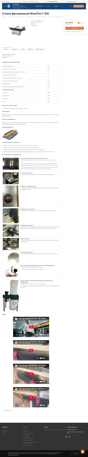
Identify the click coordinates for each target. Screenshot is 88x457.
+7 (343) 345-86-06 (52, 1)
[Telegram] (69, 436)
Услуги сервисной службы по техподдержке (53, 429)
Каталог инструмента (27, 445)
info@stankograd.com (71, 1)
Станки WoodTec (26, 436)
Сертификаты (5, 431)
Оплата (22, 49)
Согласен (75, 453)
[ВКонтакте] (66, 436)
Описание (6, 49)
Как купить (14, 49)
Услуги (46, 427)
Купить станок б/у (27, 440)
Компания (4, 427)
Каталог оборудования (28, 438)
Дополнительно (40, 49)
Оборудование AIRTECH (28, 433)
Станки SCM (25, 429)
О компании (4, 429)
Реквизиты (4, 433)
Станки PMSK (26, 431)
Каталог (25, 427)
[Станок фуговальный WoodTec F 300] (16, 30)
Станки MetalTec (26, 435)
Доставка (30, 49)
